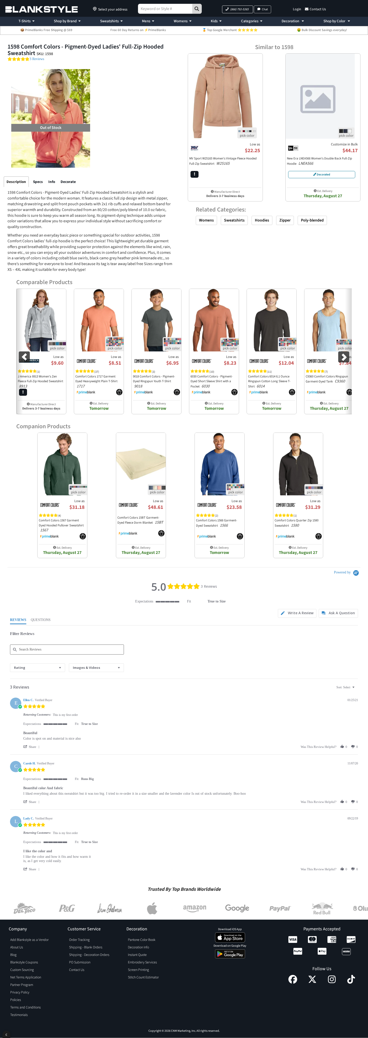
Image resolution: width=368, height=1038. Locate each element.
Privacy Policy (19, 992)
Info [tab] (51, 181)
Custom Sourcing (22, 969)
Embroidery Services (142, 962)
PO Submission (79, 962)
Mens (146, 21)
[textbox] (357, 689)
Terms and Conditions (25, 1007)
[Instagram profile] (331, 982)
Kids (214, 21)
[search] (197, 9)
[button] (237, 9)
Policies (15, 999)
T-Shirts (25, 21)
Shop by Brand (65, 21)
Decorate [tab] (68, 181)
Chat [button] (265, 9)
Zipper (285, 220)
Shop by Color (334, 21)
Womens (181, 21)
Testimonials (19, 1014)
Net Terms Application (25, 977)
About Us (16, 947)
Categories (249, 21)
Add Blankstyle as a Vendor (29, 939)
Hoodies (262, 220)
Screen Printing (138, 969)
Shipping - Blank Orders (85, 947)
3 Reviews (37, 59)
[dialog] (6, 1034)
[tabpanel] (90, 269)
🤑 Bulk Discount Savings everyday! (322, 30)
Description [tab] (16, 181)
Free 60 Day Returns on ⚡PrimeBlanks (138, 30)
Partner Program (21, 984)
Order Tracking (79, 939)
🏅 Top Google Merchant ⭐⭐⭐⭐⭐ (230, 30)
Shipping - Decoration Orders (89, 954)
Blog (13, 954)
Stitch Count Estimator (143, 977)
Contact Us (318, 9)
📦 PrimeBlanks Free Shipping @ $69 (46, 30)
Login (297, 9)
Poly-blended (312, 220)
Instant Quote (137, 954)
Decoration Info (138, 947)
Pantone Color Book (141, 939)
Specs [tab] (38, 181)
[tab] (297, 613)
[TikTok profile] (351, 982)
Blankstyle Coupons (24, 962)
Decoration (291, 21)
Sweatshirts (109, 21)
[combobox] (37, 667)
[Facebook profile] (292, 982)
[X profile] (312, 982)
